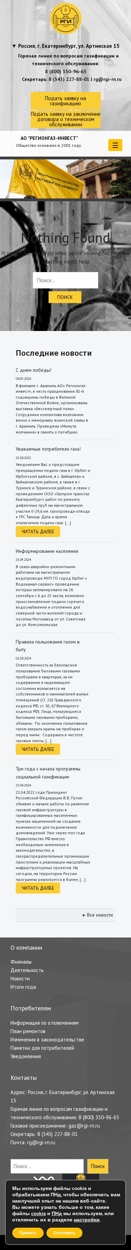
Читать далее (38, 531)
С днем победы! (33, 370)
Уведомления (25, 1056)
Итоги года (23, 987)
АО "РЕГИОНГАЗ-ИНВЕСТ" (49, 138)
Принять (28, 1233)
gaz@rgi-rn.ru (84, 1125)
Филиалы (20, 961)
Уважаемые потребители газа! (48, 449)
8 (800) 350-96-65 (65, 71)
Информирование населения (47, 551)
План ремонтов (27, 1031)
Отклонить (64, 1233)
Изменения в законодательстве (47, 1039)
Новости (20, 978)
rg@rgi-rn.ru (108, 79)
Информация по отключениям (44, 1022)
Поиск (98, 1166)
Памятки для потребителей (42, 1048)
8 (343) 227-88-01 (69, 79)
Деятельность (27, 970)
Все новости (100, 915)
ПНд (57, 1213)
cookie (38, 1213)
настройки (87, 1220)
